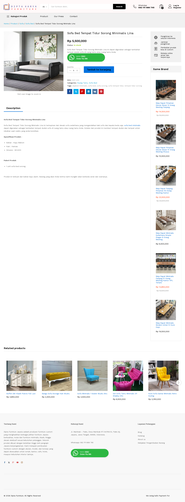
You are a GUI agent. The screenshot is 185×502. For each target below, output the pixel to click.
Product (44, 16)
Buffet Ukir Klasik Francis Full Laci (20, 394)
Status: (70, 45)
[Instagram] (22, 462)
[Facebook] (5, 462)
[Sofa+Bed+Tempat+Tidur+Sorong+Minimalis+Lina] (76, 91)
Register (177, 8)
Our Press (59, 16)
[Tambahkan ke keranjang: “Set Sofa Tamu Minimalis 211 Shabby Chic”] (125, 389)
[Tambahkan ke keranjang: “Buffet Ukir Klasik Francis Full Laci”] (18, 389)
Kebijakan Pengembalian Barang (151, 443)
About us (141, 439)
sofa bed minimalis (132, 125)
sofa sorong (102, 86)
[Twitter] (9, 462)
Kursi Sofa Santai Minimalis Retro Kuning (162, 395)
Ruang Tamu (82, 83)
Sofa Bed (93, 83)
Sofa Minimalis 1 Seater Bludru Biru (92, 394)
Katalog (141, 436)
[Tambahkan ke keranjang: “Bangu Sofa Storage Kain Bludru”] (54, 389)
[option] (21, 381)
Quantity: (70, 67)
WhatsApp (142, 5)
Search (119, 7)
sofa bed (92, 86)
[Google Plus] (13, 462)
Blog (140, 432)
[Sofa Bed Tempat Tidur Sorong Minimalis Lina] (69, 91)
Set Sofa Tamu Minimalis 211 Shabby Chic (125, 395)
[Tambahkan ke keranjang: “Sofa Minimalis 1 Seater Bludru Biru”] (89, 389)
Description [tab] (13, 108)
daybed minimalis (79, 86)
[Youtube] (17, 462)
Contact (73, 16)
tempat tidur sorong (133, 86)
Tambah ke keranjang (99, 69)
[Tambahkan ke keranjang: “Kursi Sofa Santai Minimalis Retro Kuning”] (160, 389)
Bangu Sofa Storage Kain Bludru (56, 394)
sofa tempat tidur (115, 86)
